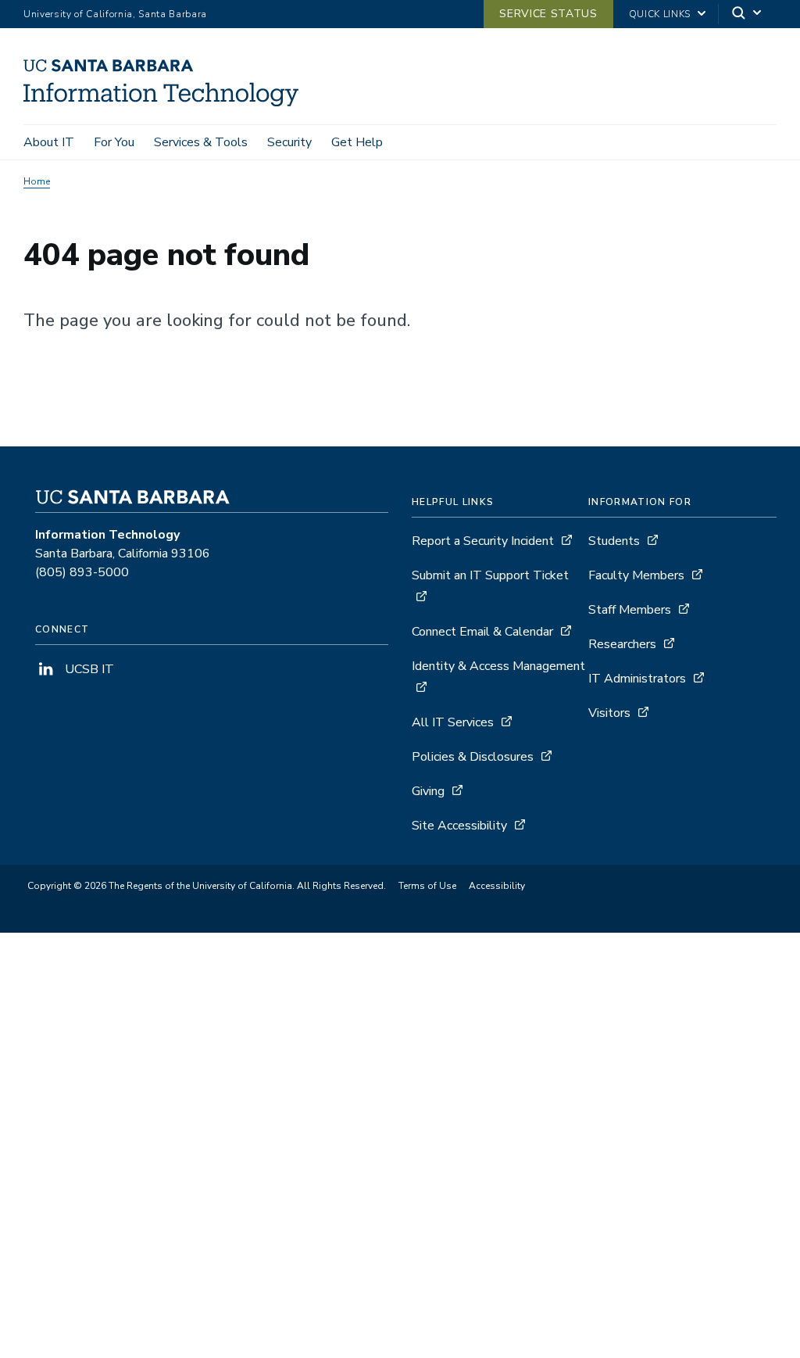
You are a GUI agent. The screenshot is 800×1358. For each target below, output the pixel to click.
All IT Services (453, 722)
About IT (48, 142)
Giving (428, 791)
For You (114, 142)
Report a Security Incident (483, 541)
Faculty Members (636, 575)
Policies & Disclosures (473, 756)
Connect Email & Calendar (482, 631)
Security (289, 142)
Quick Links (660, 14)
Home (36, 181)
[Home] (166, 102)
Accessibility (497, 886)
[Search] (748, 14)
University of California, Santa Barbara (115, 14)
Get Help (357, 142)
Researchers (622, 644)
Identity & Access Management (498, 666)
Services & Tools (201, 142)
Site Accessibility (459, 825)
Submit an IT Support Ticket (490, 575)
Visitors (609, 713)
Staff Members (629, 609)
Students (614, 541)
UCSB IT (88, 669)
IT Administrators (637, 678)
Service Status (548, 13)
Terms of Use (427, 886)
